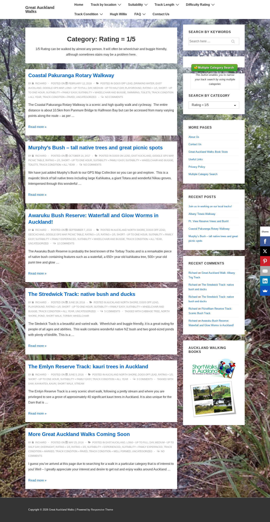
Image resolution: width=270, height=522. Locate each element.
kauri (52, 383)
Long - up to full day (78, 88)
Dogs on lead (121, 155)
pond (41, 316)
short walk (54, 316)
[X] (265, 251)
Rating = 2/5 (108, 234)
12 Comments (65, 243)
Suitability (135, 4)
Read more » (37, 127)
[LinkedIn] (265, 281)
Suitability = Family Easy (61, 92)
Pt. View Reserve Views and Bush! (209, 221)
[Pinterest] (265, 261)
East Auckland (141, 155)
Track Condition (86, 14)
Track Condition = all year (57, 164)
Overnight (47, 447)
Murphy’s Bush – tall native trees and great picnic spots (95, 148)
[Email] (265, 271)
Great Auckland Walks (39, 9)
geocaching (36, 234)
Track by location (103, 4)
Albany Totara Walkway (202, 213)
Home (78, 4)
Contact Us (161, 14)
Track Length (164, 4)
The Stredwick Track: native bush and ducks (81, 294)
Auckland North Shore (129, 230)
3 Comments (145, 379)
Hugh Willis (118, 14)
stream (79, 383)
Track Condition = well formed (110, 451)
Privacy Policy (197, 166)
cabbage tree (151, 311)
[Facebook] (265, 241)
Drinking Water (144, 83)
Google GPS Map (53, 88)
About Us (194, 136)
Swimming (133, 92)
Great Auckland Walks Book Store (208, 151)
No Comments (114, 97)
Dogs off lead (123, 83)
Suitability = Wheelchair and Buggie (102, 92)
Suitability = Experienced (104, 447)
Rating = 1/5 (150, 88)
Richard (193, 272)
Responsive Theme (102, 509)
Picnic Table (36, 160)
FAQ (137, 14)
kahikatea (41, 383)
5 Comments (112, 311)
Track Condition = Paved (59, 97)
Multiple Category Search (203, 174)
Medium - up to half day (108, 88)
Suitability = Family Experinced (55, 239)
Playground (133, 88)
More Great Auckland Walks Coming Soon (79, 434)
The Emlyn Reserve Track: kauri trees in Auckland (88, 366)
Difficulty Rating (198, 4)
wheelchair (81, 316)
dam (31, 383)
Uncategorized (86, 97)
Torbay (67, 316)
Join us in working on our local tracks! (210, 206)
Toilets (145, 92)
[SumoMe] (265, 291)
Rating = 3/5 (78, 447)
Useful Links (196, 159)
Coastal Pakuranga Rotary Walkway (71, 75)
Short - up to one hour (76, 160)
